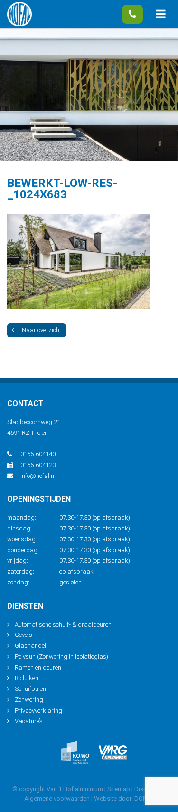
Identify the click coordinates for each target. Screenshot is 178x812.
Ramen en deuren (38, 667)
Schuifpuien (30, 688)
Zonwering (29, 699)
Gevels (23, 634)
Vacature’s (29, 720)
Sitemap (118, 789)
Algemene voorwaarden (57, 798)
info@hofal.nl (38, 475)
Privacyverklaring (38, 710)
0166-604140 (132, 14)
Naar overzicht (41, 330)
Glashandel (30, 645)
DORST (144, 798)
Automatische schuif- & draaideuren (63, 624)
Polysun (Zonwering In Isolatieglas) (61, 656)
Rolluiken (26, 677)
